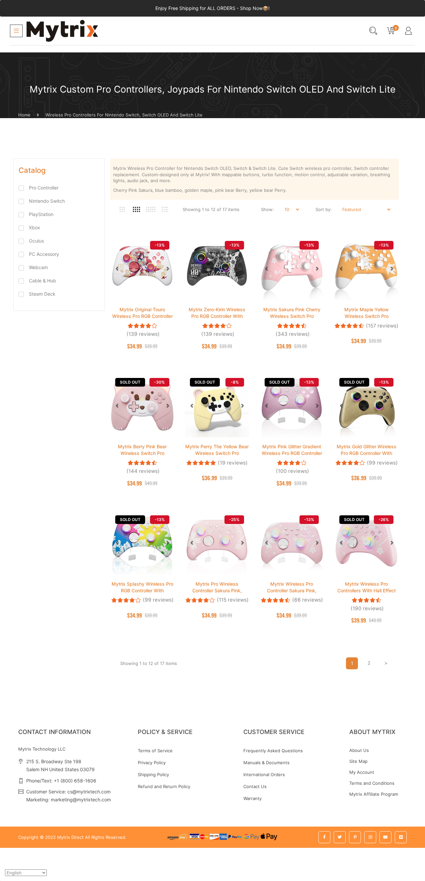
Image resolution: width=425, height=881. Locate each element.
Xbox (34, 227)
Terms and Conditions (371, 783)
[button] (117, 268)
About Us (359, 750)
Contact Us (255, 786)
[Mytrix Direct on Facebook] (324, 837)
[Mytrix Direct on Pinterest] (355, 837)
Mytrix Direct (70, 837)
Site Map (358, 761)
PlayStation (41, 214)
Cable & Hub (42, 280)
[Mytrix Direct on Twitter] (340, 837)
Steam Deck (42, 294)
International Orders (264, 774)
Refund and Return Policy (164, 786)
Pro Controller (43, 187)
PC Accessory (44, 254)
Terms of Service (155, 750)
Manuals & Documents (266, 762)
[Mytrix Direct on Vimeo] (401, 837)
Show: (267, 209)
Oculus (36, 241)
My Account (361, 772)
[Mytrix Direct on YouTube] (385, 837)
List (165, 209)
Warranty (252, 798)
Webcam (38, 267)
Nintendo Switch (47, 201)
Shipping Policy (153, 774)
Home (24, 114)
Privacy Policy (152, 762)
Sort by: (323, 209)
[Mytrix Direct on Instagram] (370, 837)
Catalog (32, 170)
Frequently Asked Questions (273, 750)
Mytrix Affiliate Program (373, 794)
